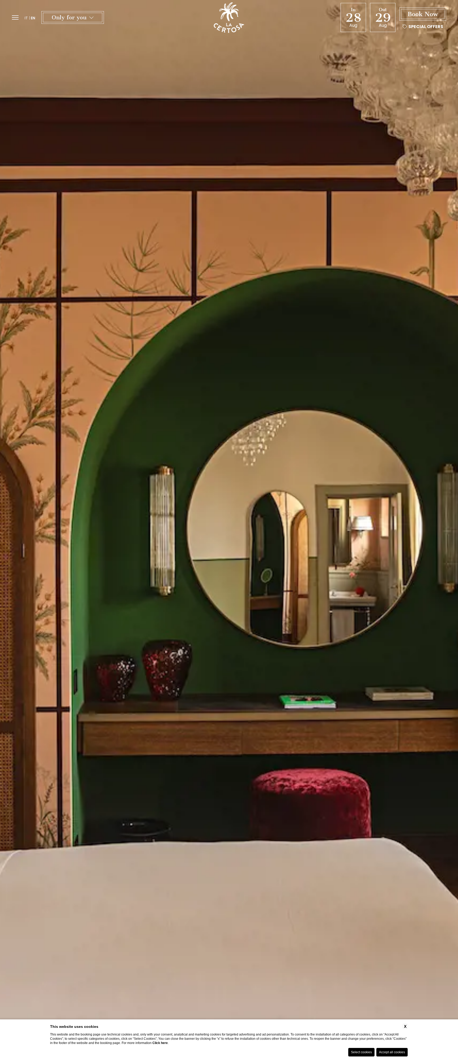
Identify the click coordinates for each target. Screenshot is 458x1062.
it (26, 18)
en (33, 18)
